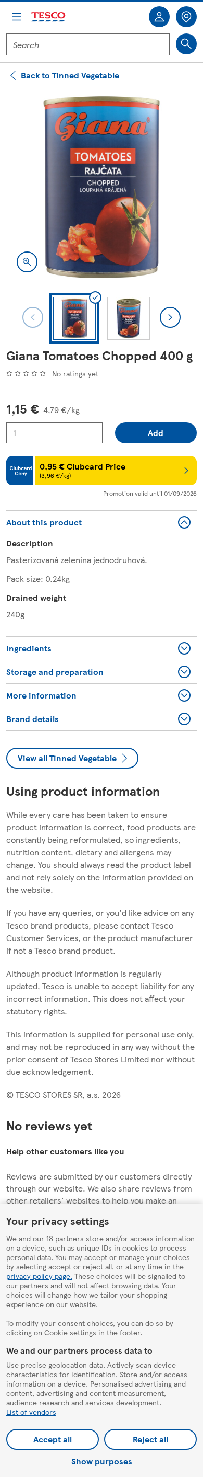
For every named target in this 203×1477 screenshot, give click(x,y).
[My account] (159, 16)
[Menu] (16, 16)
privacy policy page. (39, 1275)
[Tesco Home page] (49, 17)
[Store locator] (186, 16)
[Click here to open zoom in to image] (27, 261)
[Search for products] (186, 43)
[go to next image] (170, 317)
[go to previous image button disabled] (32, 317)
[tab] (74, 318)
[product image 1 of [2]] (101, 187)
